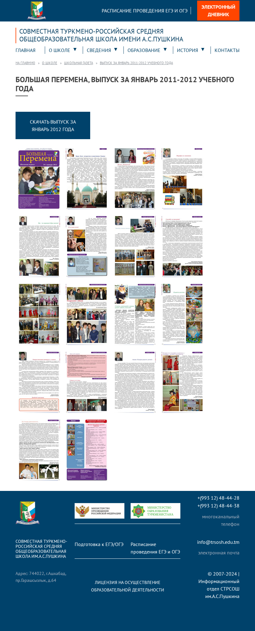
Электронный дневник (218, 10)
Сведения (99, 50)
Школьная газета (78, 63)
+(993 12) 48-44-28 (218, 498)
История (187, 50)
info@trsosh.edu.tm (218, 542)
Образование (144, 50)
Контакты (227, 50)
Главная (25, 50)
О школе (59, 50)
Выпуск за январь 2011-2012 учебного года (136, 63)
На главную (25, 63)
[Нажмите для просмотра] (39, 178)
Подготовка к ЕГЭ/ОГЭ (99, 544)
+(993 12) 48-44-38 (218, 505)
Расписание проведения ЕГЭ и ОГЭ (145, 10)
